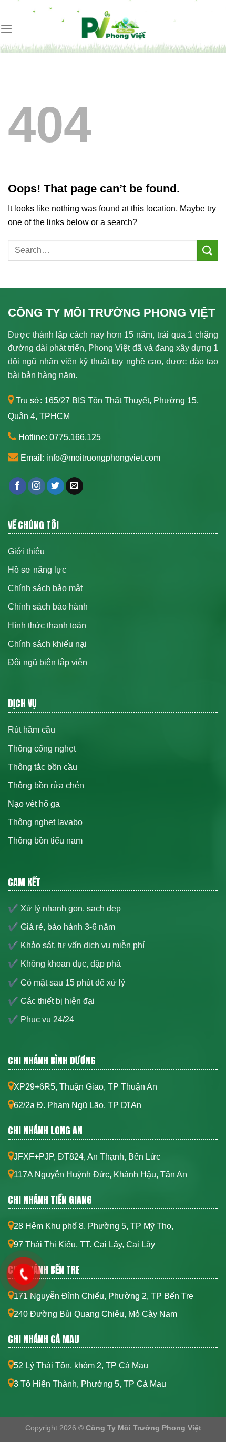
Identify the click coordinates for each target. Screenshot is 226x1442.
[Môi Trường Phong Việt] (113, 29)
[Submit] (207, 250)
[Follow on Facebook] (17, 486)
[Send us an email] (74, 486)
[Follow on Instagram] (36, 486)
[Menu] (6, 29)
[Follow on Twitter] (55, 486)
